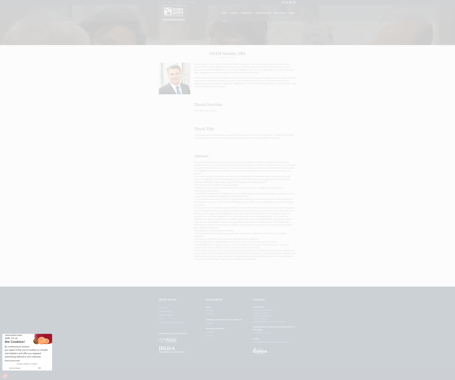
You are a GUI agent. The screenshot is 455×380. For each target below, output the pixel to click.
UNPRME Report (166, 315)
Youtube (209, 323)
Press (161, 318)
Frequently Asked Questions (171, 322)
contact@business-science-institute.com (271, 342)
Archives (209, 335)
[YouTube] (286, 2)
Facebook (210, 314)
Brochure (163, 307)
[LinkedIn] (283, 2)
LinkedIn (209, 310)
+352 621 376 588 (261, 333)
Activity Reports (166, 311)
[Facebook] (290, 2)
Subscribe (210, 332)
